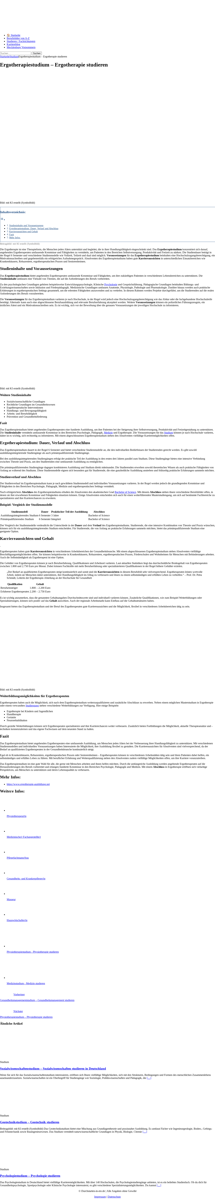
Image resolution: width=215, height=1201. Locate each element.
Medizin (108, 432)
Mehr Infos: (14, 237)
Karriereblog (13, 44)
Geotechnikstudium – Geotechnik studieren (29, 1122)
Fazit (11, 234)
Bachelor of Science (125, 492)
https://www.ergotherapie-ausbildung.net (28, 784)
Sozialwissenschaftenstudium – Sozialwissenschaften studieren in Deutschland (53, 1068)
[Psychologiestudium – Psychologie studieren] (27, 1166)
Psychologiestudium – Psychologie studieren (30, 1175)
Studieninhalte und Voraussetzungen (26, 225)
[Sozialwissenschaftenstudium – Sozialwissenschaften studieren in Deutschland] (27, 1059)
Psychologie (110, 284)
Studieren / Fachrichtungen (21, 41)
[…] (149, 1078)
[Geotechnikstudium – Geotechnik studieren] (27, 1112)
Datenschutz (114, 1196)
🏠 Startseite (13, 35)
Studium (168, 432)
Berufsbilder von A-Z (18, 38)
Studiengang (32, 705)
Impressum (100, 1196)
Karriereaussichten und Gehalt (23, 231)
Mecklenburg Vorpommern (21, 47)
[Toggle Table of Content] (2, 219)
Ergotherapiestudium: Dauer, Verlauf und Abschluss (33, 228)
